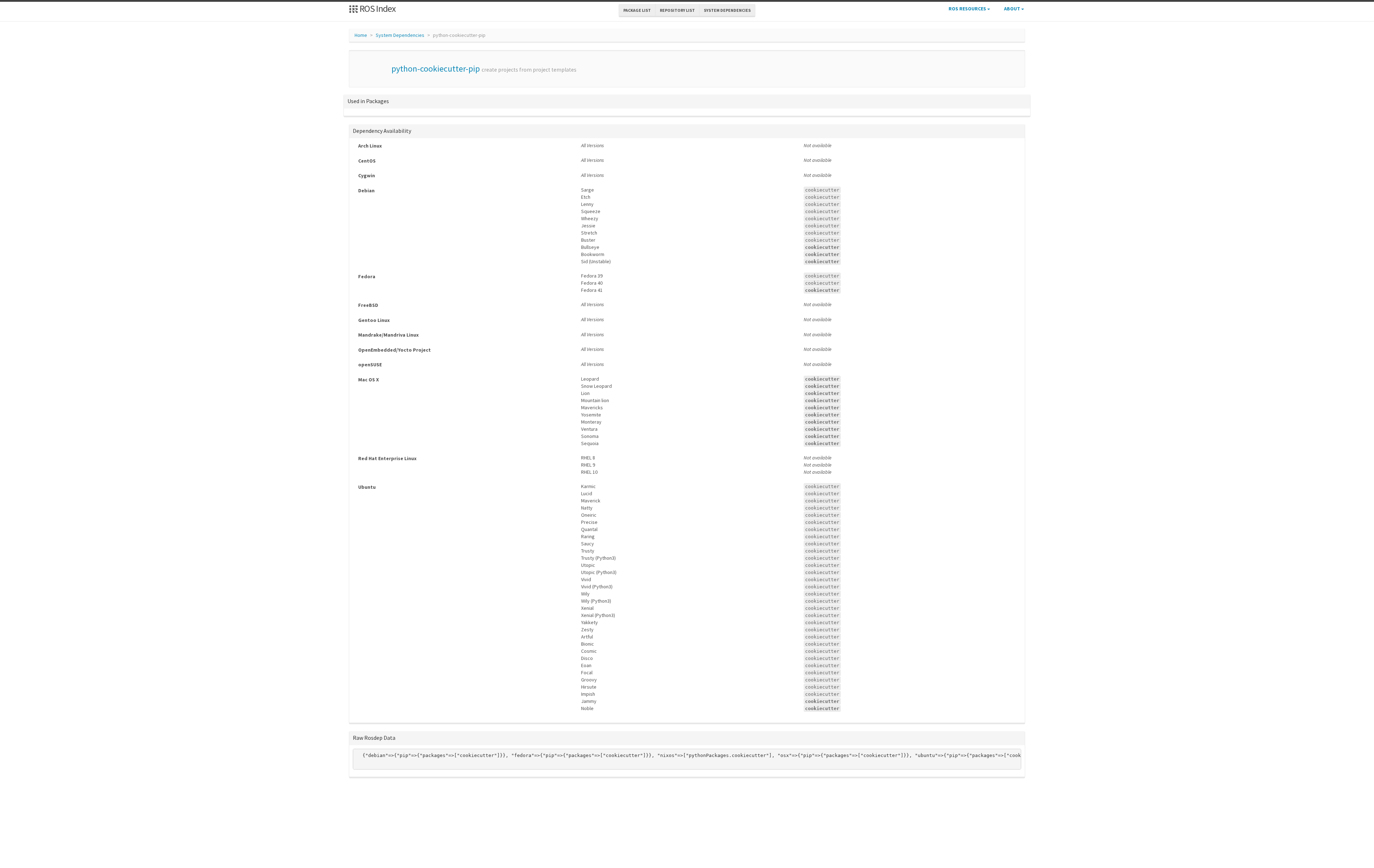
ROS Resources (968, 8)
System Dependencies (400, 35)
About (1012, 8)
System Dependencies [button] (727, 10)
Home (361, 35)
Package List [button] (637, 10)
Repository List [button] (677, 10)
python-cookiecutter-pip (435, 68)
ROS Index (377, 8)
